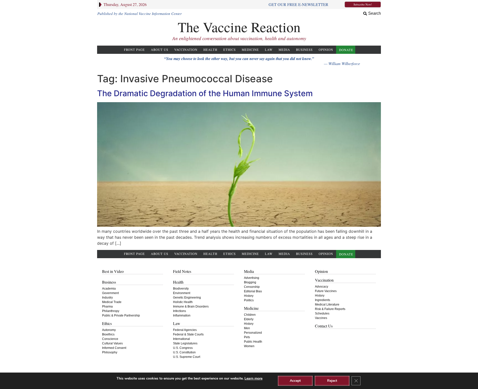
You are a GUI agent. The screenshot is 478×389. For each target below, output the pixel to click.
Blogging (250, 282)
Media (284, 50)
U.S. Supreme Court (186, 357)
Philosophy (109, 352)
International (181, 339)
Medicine (250, 50)
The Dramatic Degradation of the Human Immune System (205, 93)
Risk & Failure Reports (330, 309)
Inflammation (181, 315)
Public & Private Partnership (121, 315)
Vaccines (321, 318)
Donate (346, 50)
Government (110, 293)
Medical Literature (327, 304)
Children (250, 314)
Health (210, 50)
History (248, 296)
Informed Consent (114, 348)
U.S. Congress (183, 348)
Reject (332, 380)
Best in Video (113, 271)
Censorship (252, 287)
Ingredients (322, 300)
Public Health (253, 341)
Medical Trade (111, 302)
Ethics (229, 50)
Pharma (107, 306)
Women (249, 346)
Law (269, 50)
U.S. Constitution (184, 352)
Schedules (322, 313)
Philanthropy (110, 311)
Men (247, 328)
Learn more (253, 378)
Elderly (248, 319)
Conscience (110, 339)
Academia (109, 288)
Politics (249, 300)
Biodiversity (181, 288)
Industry (107, 297)
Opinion (326, 50)
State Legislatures (185, 343)
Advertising (251, 278)
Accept (295, 380)
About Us (159, 50)
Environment (181, 293)
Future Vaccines (326, 291)
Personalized (253, 332)
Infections (179, 311)
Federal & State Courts (188, 334)
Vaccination (185, 50)
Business (304, 50)
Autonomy (109, 330)
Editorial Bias (253, 291)
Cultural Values (112, 343)
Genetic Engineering (187, 297)
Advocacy (321, 286)
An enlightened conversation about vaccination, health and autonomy (239, 38)
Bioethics (108, 334)
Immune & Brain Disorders (191, 306)
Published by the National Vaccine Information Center (139, 13)
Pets (247, 337)
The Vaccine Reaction (239, 26)
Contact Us (324, 325)
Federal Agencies (185, 330)
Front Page (134, 50)
